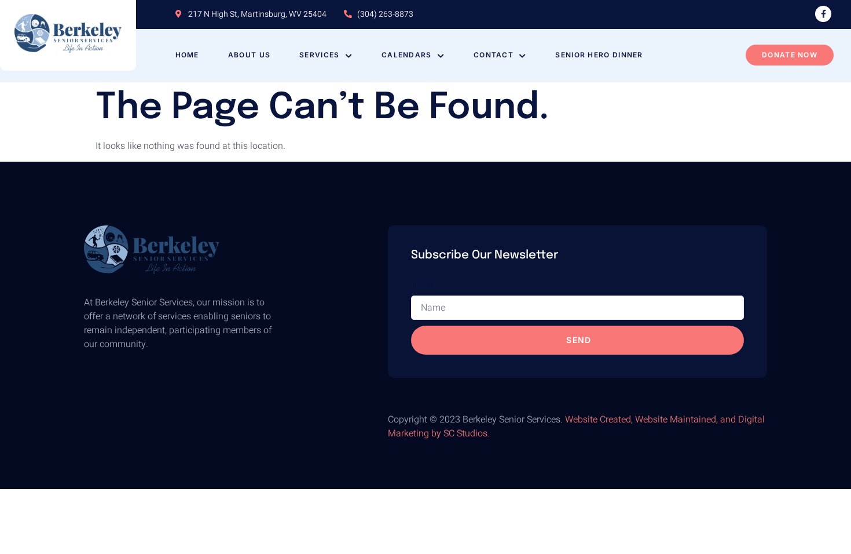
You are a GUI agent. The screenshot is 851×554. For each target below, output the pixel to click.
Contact (493, 54)
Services (319, 54)
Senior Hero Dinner (599, 54)
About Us (249, 54)
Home (187, 54)
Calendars (407, 54)
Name (423, 284)
